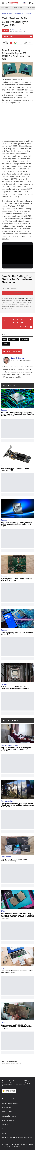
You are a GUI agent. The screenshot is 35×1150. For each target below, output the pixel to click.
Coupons (5, 1129)
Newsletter (29, 43)
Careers (4, 1133)
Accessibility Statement (9, 1116)
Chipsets (28, 13)
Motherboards (18, 13)
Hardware (24, 339)
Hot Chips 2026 (17, 8)
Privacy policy (6, 1107)
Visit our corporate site (17, 1085)
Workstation (13, 339)
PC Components (7, 13)
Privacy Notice (27, 300)
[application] (17, 253)
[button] (33, 3)
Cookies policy (6, 1112)
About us (5, 1124)
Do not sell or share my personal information (17, 1137)
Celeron (6, 344)
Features (5, 31)
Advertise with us (8, 1120)
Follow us (18, 43)
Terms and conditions (9, 1099)
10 (22, 322)
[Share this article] (4, 42)
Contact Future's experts (10, 1103)
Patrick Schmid (16, 30)
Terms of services (25, 298)
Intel (4, 339)
